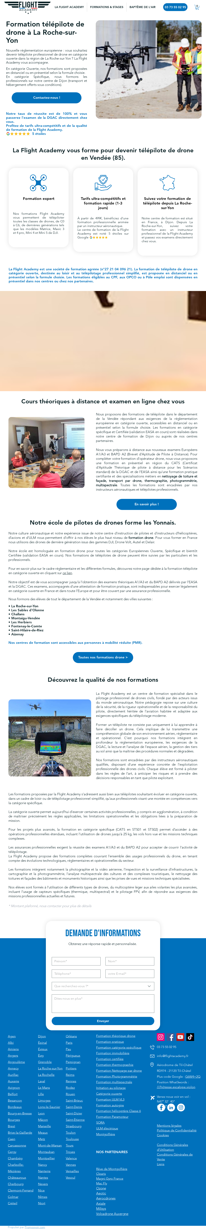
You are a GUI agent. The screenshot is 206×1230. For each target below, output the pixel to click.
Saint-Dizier (74, 1113)
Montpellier (46, 1158)
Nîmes (42, 1197)
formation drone (141, 538)
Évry (41, 1055)
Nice (41, 1190)
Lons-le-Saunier (49, 1107)
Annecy (13, 1068)
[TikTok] (190, 1037)
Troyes (70, 1152)
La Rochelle (46, 1075)
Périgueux (73, 1055)
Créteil (12, 1203)
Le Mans (44, 1088)
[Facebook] (170, 1037)
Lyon (41, 1113)
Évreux (42, 1049)
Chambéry (15, 1158)
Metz (41, 1139)
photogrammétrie (183, 481)
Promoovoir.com (35, 1227)
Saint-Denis (74, 1107)
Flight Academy (52, 214)
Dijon (42, 1036)
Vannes (71, 1165)
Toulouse (72, 1139)
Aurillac (13, 1075)
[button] (106, 7)
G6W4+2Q (192, 1076)
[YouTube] (180, 1037)
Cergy (12, 1152)
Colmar (13, 1197)
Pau (68, 1049)
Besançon (15, 1100)
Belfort (13, 1094)
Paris (69, 1043)
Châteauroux (17, 1177)
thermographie (156, 481)
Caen (11, 1139)
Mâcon (43, 1120)
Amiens (13, 1049)
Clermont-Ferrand (20, 1190)
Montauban (46, 1152)
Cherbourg (16, 1184)
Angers (13, 1055)
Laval (41, 1081)
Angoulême (16, 1062)
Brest (11, 1126)
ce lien (67, 573)
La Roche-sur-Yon (50, 1068)
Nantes (43, 1177)
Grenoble (45, 1062)
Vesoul (70, 1177)
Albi (11, 1043)
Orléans (71, 1036)
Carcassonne (17, 1145)
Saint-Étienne (75, 1120)
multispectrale (106, 485)
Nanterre (44, 1171)
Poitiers (71, 1068)
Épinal (42, 1043)
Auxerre (13, 1081)
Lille (41, 1094)
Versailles (72, 1171)
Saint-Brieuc (74, 1100)
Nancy (42, 1165)
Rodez (70, 1088)
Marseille (44, 1126)
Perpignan (73, 1062)
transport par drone (125, 481)
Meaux (43, 1132)
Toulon (71, 1132)
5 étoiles (39, 134)
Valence (71, 1158)
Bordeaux (15, 1107)
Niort (41, 1203)
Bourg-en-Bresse (20, 1113)
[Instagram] (161, 1037)
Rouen (70, 1094)
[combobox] (103, 986)
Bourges (14, 1120)
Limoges (44, 1100)
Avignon (14, 1088)
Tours (69, 1145)
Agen (12, 1036)
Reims (70, 1075)
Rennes (71, 1081)
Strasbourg (73, 1126)
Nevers (43, 1184)
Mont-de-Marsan (50, 1145)
